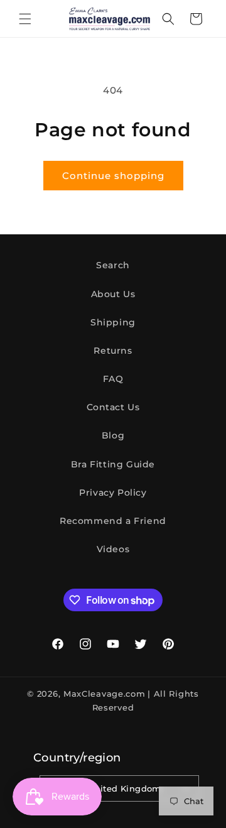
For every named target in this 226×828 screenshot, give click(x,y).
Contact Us (113, 407)
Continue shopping (113, 176)
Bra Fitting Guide (113, 464)
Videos (113, 549)
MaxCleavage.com (104, 694)
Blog (113, 435)
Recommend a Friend (113, 520)
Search (113, 265)
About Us (113, 294)
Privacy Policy (112, 492)
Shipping (113, 322)
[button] (25, 19)
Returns (113, 350)
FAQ (113, 378)
